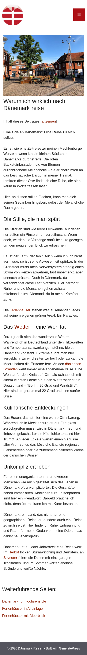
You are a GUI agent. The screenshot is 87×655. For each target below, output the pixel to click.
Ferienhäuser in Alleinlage (22, 609)
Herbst (13, 552)
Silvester (10, 558)
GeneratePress (69, 648)
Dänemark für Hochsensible (24, 601)
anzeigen (49, 121)
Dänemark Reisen (49, 15)
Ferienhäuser (20, 310)
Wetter (22, 327)
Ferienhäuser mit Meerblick (23, 616)
